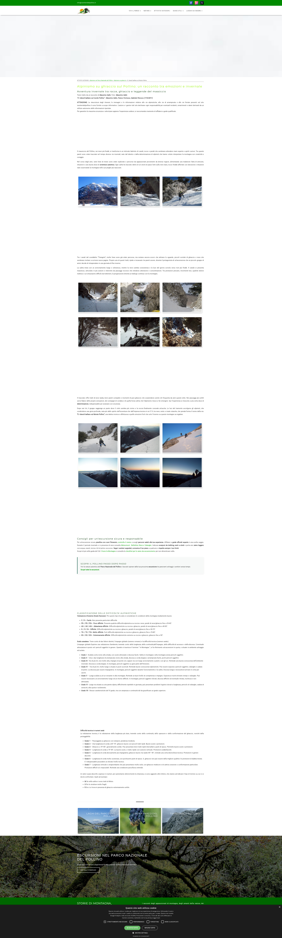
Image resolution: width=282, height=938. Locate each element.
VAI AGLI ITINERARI (88, 870)
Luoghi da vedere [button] (193, 11)
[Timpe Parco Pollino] (182, 821)
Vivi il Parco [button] (134, 11)
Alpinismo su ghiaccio (120, 80)
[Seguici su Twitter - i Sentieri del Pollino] (202, 3)
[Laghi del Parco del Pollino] (98, 821)
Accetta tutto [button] (132, 928)
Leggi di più (156, 918)
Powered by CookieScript (141, 936)
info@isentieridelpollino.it (86, 3)
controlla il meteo (124, 542)
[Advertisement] (140, 131)
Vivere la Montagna (108, 551)
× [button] (279, 907)
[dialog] (141, 921)
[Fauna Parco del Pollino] (140, 821)
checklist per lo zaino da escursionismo (140, 551)
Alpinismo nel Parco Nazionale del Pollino (101, 80)
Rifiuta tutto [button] (150, 928)
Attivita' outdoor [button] (161, 11)
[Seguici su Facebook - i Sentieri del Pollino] (191, 3)
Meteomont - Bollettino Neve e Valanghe (136, 545)
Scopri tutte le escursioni (90, 570)
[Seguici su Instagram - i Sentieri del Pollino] (196, 3)
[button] (141, 933)
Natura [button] (147, 11)
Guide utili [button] (177, 11)
